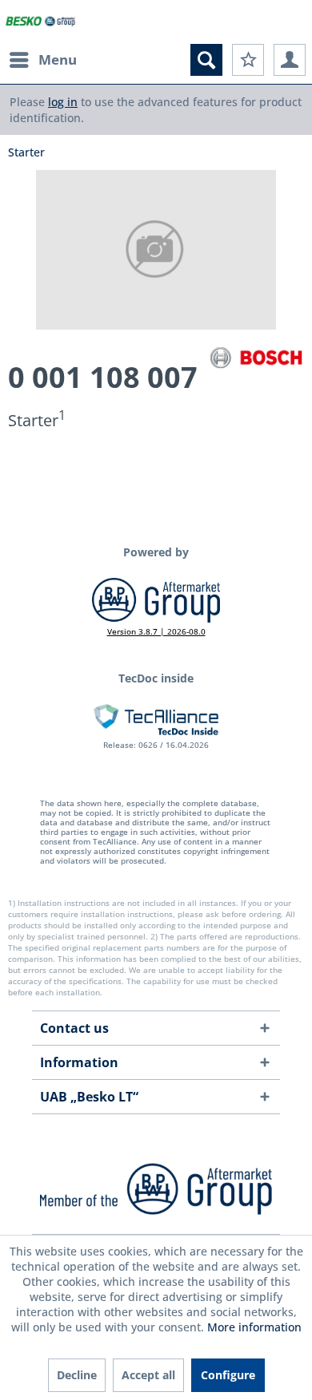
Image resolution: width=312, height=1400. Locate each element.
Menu (57, 59)
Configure (228, 1374)
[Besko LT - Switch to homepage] (41, 22)
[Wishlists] (248, 60)
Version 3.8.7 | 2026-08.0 (156, 631)
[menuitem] (42, 60)
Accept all (148, 1374)
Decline (77, 1374)
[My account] (290, 60)
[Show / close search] (206, 60)
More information (254, 1327)
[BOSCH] (256, 358)
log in (63, 101)
